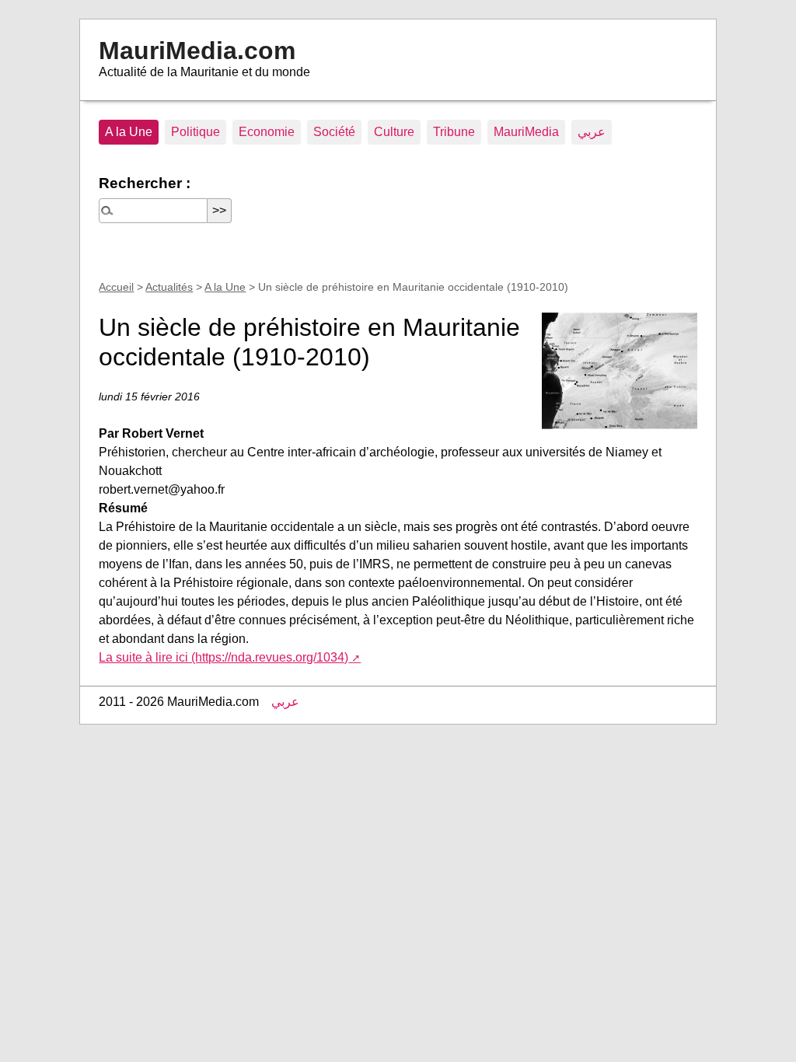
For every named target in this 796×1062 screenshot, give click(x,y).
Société (334, 131)
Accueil (116, 287)
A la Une (128, 131)
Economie (267, 131)
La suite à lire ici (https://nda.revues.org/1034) (223, 657)
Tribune (454, 131)
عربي (592, 131)
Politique (195, 131)
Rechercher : (144, 183)
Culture (394, 131)
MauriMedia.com (197, 51)
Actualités (169, 287)
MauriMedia (526, 131)
